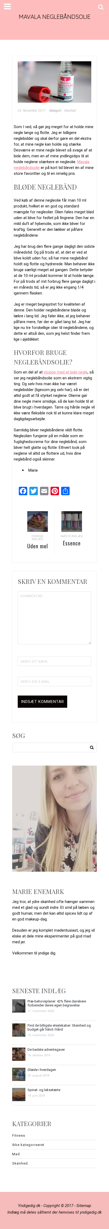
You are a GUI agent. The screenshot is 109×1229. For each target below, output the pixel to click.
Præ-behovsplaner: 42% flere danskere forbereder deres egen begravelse (57, 1003)
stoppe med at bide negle (66, 372)
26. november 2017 (32, 110)
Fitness (18, 1135)
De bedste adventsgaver (46, 1050)
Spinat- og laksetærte (44, 1090)
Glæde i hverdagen (42, 1070)
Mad (16, 1154)
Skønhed (70, 110)
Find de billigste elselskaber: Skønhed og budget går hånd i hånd (59, 1027)
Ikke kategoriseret (28, 1145)
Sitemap (83, 1205)
